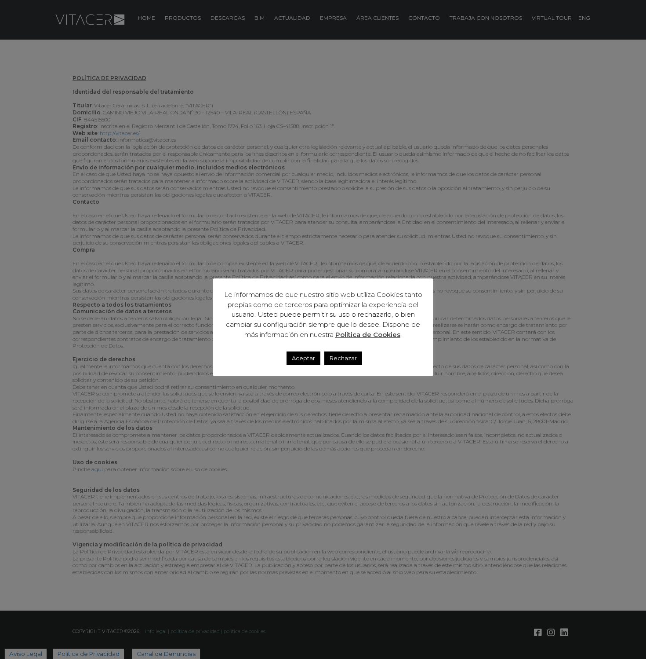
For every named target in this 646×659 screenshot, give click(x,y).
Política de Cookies (367, 334)
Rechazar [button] (343, 358)
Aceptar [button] (303, 358)
